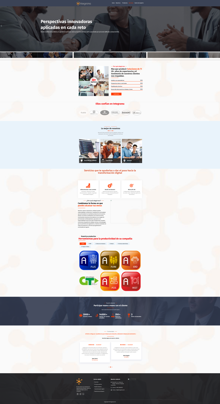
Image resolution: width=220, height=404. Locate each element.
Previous (76, 112)
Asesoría (129, 160)
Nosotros (118, 2)
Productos (125, 2)
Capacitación (109, 160)
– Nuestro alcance (97, 386)
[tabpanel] (95, 351)
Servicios (131, 2)
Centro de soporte (139, 2)
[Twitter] (80, 394)
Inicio (113, 2)
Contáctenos (116, 94)
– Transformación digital (99, 389)
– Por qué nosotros (98, 384)
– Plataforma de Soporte (99, 391)
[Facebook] (77, 394)
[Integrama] (83, 4)
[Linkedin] (83, 394)
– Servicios (96, 382)
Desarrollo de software (90, 160)
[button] (108, 50)
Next (141, 112)
